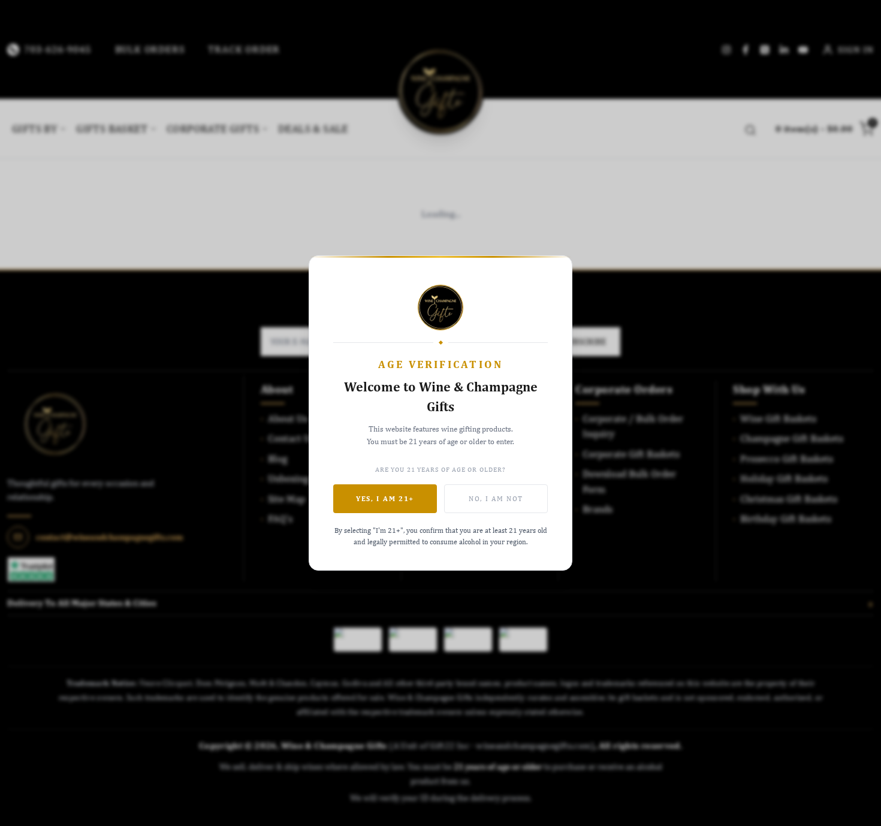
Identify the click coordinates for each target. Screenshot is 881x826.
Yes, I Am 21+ (385, 499)
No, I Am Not (496, 499)
